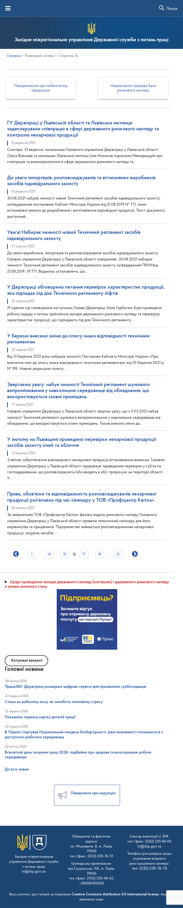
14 (49, 554)
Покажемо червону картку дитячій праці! (40, 717)
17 (84, 554)
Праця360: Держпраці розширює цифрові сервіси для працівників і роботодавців (75, 687)
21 (118, 554)
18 (99, 554)
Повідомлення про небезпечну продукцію (40, 88)
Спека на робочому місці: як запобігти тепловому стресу (54, 702)
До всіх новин (17, 769)
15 (64, 554)
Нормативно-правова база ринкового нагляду (133, 88)
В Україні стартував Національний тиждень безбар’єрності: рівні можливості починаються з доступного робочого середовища (84, 734)
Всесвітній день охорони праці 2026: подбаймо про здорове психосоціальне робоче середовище (78, 754)
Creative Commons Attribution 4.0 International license (115, 894)
